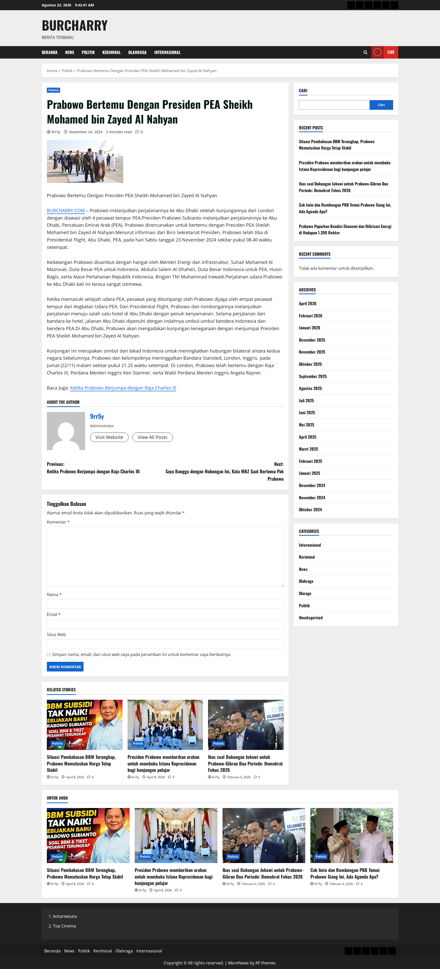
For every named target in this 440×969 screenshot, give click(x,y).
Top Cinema (64, 926)
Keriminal (111, 52)
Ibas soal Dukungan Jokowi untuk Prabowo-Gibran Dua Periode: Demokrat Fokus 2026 (245, 763)
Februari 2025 (310, 461)
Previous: (93, 468)
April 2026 (308, 303)
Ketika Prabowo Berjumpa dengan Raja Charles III (123, 388)
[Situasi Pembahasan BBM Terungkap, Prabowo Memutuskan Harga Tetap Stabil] (84, 725)
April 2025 (307, 437)
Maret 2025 (308, 449)
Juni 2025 (307, 412)
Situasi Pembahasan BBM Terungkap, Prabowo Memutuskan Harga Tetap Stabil (81, 763)
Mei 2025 (306, 425)
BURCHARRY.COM (66, 210)
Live (391, 52)
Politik (88, 52)
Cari (303, 90)
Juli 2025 (306, 400)
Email (54, 614)
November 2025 (312, 352)
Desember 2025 (312, 340)
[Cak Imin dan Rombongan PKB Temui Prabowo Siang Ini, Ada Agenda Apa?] (351, 835)
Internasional (167, 52)
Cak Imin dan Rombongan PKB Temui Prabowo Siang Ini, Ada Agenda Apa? (345, 873)
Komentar (58, 522)
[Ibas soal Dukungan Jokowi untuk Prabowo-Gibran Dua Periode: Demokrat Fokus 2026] (246, 725)
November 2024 (312, 497)
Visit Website (109, 437)
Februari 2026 (310, 316)
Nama (54, 594)
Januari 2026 (309, 328)
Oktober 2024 (310, 509)
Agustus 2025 (310, 388)
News (69, 52)
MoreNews (238, 963)
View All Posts (153, 437)
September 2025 (313, 376)
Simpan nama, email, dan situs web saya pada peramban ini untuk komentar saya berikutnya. (141, 654)
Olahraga (137, 52)
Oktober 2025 (310, 364)
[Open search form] (365, 52)
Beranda (50, 52)
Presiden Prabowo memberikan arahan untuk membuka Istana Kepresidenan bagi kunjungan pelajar (163, 763)
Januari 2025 (309, 473)
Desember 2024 (312, 485)
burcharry (75, 24)
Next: (225, 471)
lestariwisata (65, 916)
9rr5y (55, 131)
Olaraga (305, 593)
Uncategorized (311, 617)
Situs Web (56, 634)
